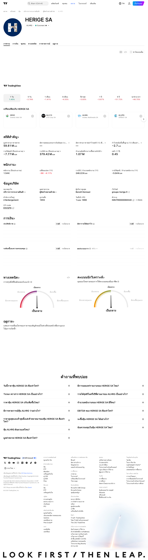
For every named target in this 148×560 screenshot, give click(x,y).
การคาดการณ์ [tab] (44, 44)
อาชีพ (73, 509)
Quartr (30, 487)
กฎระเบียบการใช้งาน (106, 469)
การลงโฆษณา (131, 476)
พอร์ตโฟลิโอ (48, 513)
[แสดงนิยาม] (21, 143)
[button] (60, 3)
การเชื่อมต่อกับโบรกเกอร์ (134, 479)
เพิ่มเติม (93, 3)
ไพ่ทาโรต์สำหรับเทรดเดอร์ (79, 520)
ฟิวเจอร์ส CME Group (78, 488)
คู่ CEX (46, 476)
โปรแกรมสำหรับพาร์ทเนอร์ (135, 481)
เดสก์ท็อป (47, 532)
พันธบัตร (46, 471)
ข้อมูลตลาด (75, 465)
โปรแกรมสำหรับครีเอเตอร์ (108, 467)
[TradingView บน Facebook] (9, 462)
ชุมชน (64, 3)
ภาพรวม (73, 474)
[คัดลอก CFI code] (13, 208)
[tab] (58, 223)
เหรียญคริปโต (48, 474)
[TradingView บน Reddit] (35, 462)
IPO (45, 506)
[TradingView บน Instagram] (18, 462)
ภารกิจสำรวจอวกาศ (77, 501)
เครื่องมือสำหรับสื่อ (77, 511)
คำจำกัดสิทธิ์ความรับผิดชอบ (80, 532)
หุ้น (45, 467)
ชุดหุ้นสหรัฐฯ (75, 492)
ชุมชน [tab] (23, 44)
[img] (46, 25)
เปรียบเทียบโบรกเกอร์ (78, 479)
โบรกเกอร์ (83, 3)
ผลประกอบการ (48, 501)
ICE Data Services (26, 473)
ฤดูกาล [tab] (55, 44)
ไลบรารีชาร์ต (131, 462)
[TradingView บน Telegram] (26, 462)
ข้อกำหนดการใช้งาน (78, 529)
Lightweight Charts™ (133, 465)
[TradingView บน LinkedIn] (22, 462)
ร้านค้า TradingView (78, 518)
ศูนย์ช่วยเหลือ (75, 506)
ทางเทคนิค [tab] (32, 44)
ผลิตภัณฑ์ (55, 3)
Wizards (102, 492)
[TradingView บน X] (5, 462)
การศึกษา (102, 481)
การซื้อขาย (103, 479)
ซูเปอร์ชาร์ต (48, 460)
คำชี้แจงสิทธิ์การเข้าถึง (78, 539)
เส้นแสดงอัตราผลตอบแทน (52, 515)
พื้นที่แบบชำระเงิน (105, 497)
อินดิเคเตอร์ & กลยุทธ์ (106, 490)
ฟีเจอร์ (73, 460)
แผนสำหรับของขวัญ (77, 467)
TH (123, 3)
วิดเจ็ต (128, 460)
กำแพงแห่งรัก (103, 462)
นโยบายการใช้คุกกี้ (77, 536)
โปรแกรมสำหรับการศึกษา (135, 483)
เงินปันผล (47, 504)
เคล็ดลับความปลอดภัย (78, 541)
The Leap (74, 481)
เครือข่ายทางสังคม (105, 460)
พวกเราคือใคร (75, 499)
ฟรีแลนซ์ (102, 495)
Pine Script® (48, 522)
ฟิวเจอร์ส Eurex (76, 490)
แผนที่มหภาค (48, 520)
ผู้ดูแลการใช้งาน (104, 472)
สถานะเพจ (74, 546)
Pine (45, 481)
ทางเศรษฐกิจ (48, 499)
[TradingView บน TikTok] (31, 462)
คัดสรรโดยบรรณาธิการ (107, 483)
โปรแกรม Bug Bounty (78, 543)
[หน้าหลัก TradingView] (5, 3)
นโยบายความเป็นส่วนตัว (79, 534)
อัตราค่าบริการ (76, 462)
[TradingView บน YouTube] (13, 462)
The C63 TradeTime (78, 522)
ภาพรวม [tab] (6, 44)
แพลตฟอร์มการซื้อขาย (133, 469)
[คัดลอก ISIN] (133, 200)
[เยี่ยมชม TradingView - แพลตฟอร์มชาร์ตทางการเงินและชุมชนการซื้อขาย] (12, 85)
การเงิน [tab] (15, 44)
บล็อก (73, 504)
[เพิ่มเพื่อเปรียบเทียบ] (32, 116)
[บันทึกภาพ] (121, 52)
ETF (45, 469)
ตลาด (73, 3)
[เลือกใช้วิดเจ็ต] (125, 52)
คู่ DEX (46, 479)
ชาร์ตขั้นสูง (130, 467)
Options (46, 518)
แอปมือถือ (47, 529)
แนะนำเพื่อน (103, 465)
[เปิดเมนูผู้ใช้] (129, 3)
